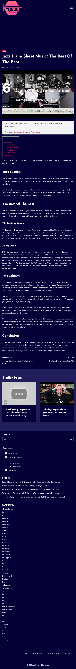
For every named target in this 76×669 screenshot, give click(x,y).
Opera (4, 612)
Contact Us (37, 653)
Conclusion (7, 155)
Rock (4, 628)
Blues (4, 533)
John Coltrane (10, 152)
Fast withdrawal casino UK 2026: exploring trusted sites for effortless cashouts (31, 482)
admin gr (5, 524)
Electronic (6, 552)
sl (3, 631)
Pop (3, 618)
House (4, 582)
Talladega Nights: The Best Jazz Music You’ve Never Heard (55, 412)
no (3, 603)
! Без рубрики (7, 509)
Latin (4, 597)
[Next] (70, 402)
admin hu (5, 527)
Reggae (5, 625)
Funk (4, 567)
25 (3, 512)
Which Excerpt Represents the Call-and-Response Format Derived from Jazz (18, 412)
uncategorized (7, 640)
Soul (4, 634)
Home (25, 653)
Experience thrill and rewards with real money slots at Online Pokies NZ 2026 (30, 489)
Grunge (5, 573)
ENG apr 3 (6, 555)
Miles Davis (10, 150)
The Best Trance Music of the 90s (61, 359)
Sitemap (67, 653)
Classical (5, 539)
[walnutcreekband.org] (12, 7)
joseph (6, 67)
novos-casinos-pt (8, 606)
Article (4, 530)
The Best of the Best (10, 145)
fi (2, 561)
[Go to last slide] (5, 402)
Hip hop (5, 579)
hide (14, 139)
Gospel (5, 570)
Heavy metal (7, 576)
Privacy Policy (53, 653)
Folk (3, 564)
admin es (5, 518)
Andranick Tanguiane (22, 132)
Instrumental (7, 588)
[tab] (34, 423)
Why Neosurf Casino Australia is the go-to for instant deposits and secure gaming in (33, 493)
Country (5, 542)
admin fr (5, 521)
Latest (4, 594)
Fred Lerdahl (35, 132)
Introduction (7, 142)
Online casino (7, 609)
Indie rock (6, 585)
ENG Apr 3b (6, 558)
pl (3, 615)
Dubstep (5, 548)
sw (3, 637)
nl (3, 600)
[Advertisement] (38, 30)
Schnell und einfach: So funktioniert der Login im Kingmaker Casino (26, 486)
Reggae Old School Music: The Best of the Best (17, 361)
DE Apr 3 (5, 545)
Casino (5, 536)
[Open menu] (71, 8)
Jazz (4, 51)
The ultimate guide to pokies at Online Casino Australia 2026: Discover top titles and (33, 497)
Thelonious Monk (12, 147)
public (4, 621)
